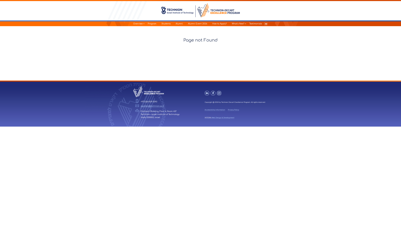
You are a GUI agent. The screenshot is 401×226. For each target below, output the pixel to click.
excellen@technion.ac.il (152, 106)
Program (152, 24)
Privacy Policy (233, 110)
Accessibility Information (215, 110)
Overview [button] (138, 24)
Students (166, 24)
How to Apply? (219, 24)
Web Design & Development (219, 118)
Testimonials (255, 24)
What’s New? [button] (238, 24)
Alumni (179, 24)
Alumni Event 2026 (197, 24)
